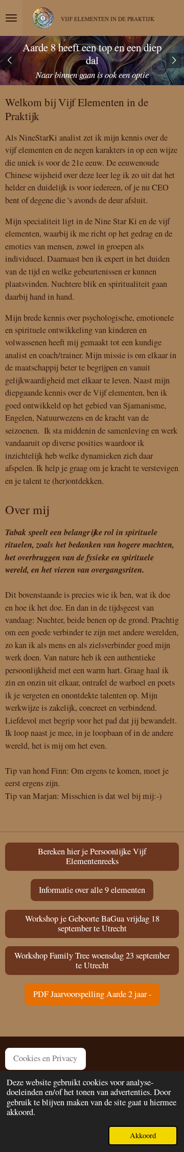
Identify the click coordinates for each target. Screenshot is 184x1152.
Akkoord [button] (143, 1135)
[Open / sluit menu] (11, 18)
